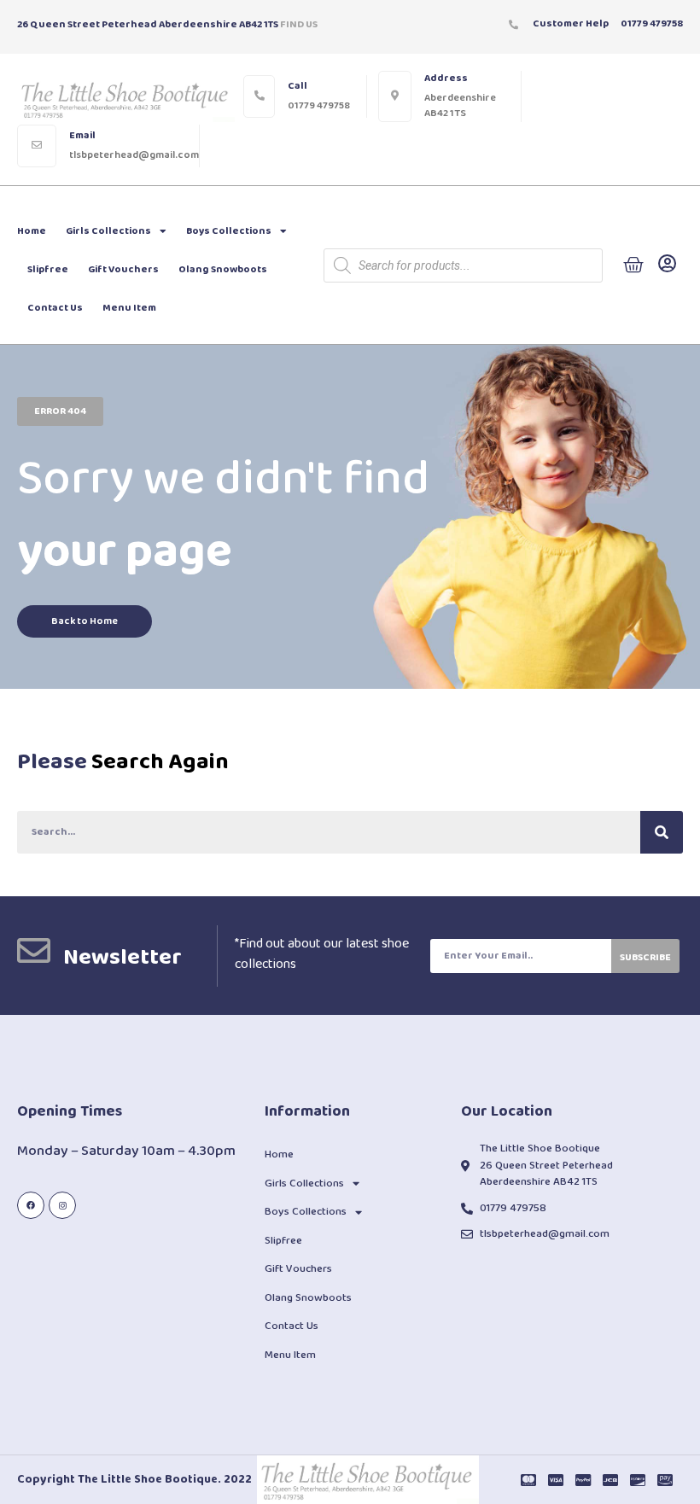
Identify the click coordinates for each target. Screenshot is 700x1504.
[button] (60, 411)
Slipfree (47, 269)
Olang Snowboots (222, 269)
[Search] (661, 832)
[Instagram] (62, 1205)
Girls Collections (108, 231)
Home (31, 231)
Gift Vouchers (123, 269)
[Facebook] (30, 1205)
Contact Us (55, 308)
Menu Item (129, 308)
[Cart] (633, 265)
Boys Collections (228, 231)
